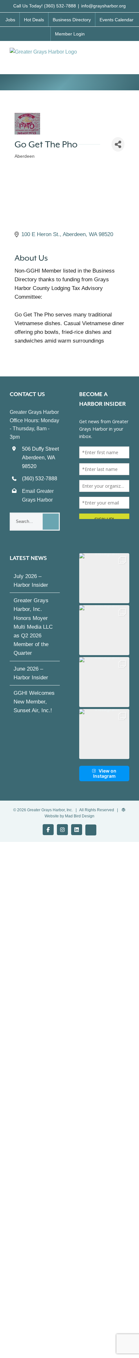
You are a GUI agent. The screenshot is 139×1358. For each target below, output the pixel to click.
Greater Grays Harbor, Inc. (50, 816)
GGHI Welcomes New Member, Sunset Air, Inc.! (34, 707)
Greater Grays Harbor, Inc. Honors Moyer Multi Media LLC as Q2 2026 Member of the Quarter (33, 632)
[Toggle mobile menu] (126, 54)
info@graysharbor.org (103, 5)
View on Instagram (105, 779)
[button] (104, 584)
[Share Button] (118, 144)
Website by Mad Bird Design (69, 822)
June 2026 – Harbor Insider (31, 679)
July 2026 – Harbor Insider (31, 586)
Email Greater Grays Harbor (38, 495)
